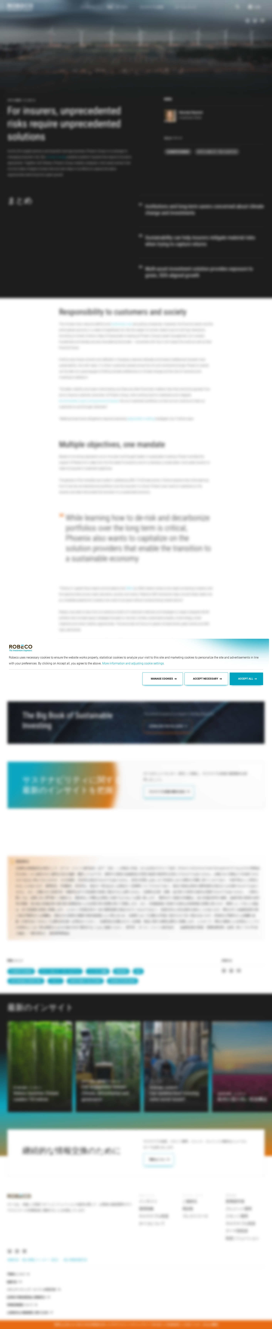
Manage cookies (162, 678)
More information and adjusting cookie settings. (133, 663)
